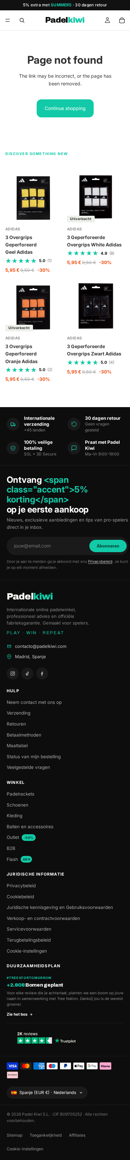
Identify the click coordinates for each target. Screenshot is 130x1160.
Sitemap (14, 1135)
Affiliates (77, 1135)
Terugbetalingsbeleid (29, 940)
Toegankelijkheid (46, 1135)
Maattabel (17, 745)
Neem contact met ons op (34, 702)
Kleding (14, 815)
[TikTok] (27, 674)
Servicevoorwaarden (29, 929)
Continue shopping (65, 108)
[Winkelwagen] (122, 20)
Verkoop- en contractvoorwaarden (43, 918)
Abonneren (108, 545)
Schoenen (17, 805)
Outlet (20, 837)
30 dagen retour (91, 4)
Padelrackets (20, 794)
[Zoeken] (22, 20)
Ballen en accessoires (30, 826)
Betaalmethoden (24, 735)
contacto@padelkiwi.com (40, 646)
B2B (11, 848)
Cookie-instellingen (27, 951)
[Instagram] (13, 674)
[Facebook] (42, 674)
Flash (18, 859)
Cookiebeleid (20, 896)
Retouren (16, 724)
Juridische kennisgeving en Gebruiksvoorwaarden (60, 907)
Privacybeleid (100, 561)
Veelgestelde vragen (28, 767)
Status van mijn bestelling (34, 756)
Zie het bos (17, 1014)
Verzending (18, 713)
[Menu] (7, 20)
